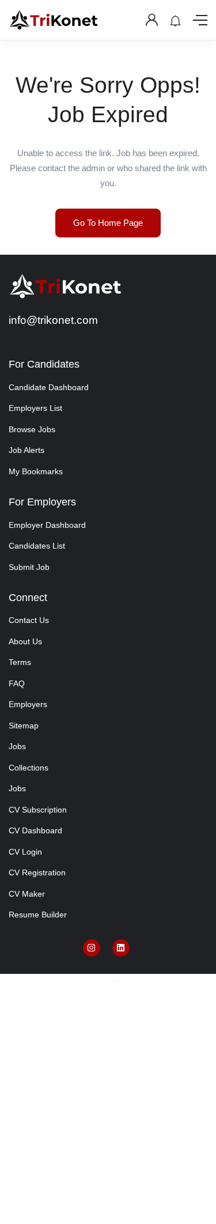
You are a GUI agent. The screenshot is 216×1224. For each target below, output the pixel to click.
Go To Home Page (108, 223)
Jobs (17, 746)
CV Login (25, 851)
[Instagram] (91, 948)
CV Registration (37, 872)
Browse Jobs (32, 429)
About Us (25, 641)
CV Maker (27, 893)
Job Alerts (26, 450)
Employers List (35, 408)
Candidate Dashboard (49, 387)
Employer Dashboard (47, 525)
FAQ (17, 683)
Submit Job (29, 567)
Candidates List (37, 545)
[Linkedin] (121, 948)
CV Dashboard (35, 830)
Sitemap (24, 725)
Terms (20, 662)
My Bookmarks (36, 471)
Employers (28, 704)
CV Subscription (38, 809)
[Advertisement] (108, 1111)
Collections (28, 767)
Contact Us (29, 620)
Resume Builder (38, 914)
